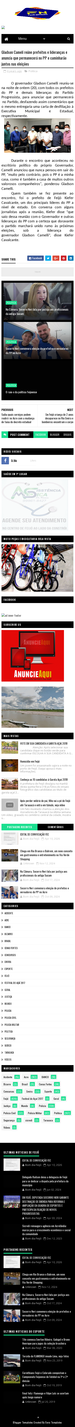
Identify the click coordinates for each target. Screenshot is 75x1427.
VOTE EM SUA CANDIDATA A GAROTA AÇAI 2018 (44, 743)
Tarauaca (9, 1052)
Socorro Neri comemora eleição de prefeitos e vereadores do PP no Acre (37, 350)
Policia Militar (12, 1024)
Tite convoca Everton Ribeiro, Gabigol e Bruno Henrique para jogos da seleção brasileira (46, 1341)
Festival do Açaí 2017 (15, 983)
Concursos (10, 955)
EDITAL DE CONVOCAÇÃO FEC (34, 834)
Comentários (56, 827)
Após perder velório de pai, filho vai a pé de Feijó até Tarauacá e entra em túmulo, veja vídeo (45, 803)
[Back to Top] (38, 1417)
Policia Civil (10, 1017)
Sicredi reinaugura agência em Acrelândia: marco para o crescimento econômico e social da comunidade (46, 1230)
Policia (8, 1010)
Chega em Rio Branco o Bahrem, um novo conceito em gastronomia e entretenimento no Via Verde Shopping (46, 855)
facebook (40, 434)
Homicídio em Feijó (30, 761)
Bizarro (9, 934)
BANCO (8, 927)
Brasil (8, 941)
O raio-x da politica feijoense (21, 392)
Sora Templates (53, 1422)
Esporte (9, 969)
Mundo (8, 1003)
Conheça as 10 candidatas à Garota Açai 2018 (44, 779)
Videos (8, 1059)
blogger (54, 434)
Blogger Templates (23, 1422)
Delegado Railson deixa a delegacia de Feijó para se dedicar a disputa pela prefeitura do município (45, 1181)
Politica (33, 71)
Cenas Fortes (11, 948)
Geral (7, 990)
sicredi (8, 1045)
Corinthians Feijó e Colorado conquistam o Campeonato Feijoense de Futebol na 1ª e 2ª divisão (45, 1377)
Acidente (9, 913)
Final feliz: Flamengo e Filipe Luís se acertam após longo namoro (45, 1395)
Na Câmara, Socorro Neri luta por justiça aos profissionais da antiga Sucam (37, 311)
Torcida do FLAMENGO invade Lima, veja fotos (45, 1356)
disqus (67, 434)
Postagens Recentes (19, 827)
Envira (8, 961)
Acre (7, 920)
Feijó (7, 976)
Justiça (8, 996)
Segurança (10, 1038)
